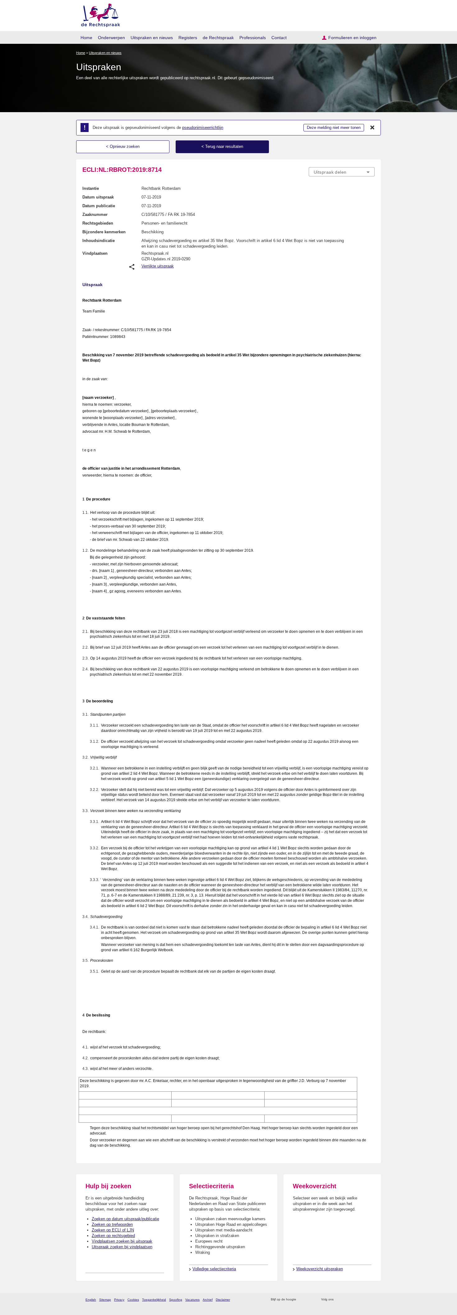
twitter (339, 1299)
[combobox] (342, 172)
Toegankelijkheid (154, 1299)
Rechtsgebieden (97, 223)
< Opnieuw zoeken (123, 146)
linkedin (363, 1299)
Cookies (133, 1299)
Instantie (90, 188)
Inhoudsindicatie (98, 240)
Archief (208, 1299)
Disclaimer (223, 1299)
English (90, 1299)
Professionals (252, 37)
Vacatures (192, 1299)
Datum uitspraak (98, 197)
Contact (279, 37)
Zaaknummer (95, 214)
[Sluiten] (372, 127)
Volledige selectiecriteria (214, 1269)
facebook (347, 1299)
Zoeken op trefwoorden (112, 1224)
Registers (187, 37)
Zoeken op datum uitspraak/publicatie (125, 1219)
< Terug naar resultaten (222, 146)
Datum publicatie (98, 205)
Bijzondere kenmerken (104, 232)
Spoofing (175, 1299)
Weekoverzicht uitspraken (319, 1269)
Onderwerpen (111, 37)
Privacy (119, 1299)
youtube (371, 1299)
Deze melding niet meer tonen (334, 127)
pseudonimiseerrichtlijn (202, 127)
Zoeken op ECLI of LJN (113, 1230)
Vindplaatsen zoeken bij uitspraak (122, 1241)
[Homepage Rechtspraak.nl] (98, 14)
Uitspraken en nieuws (152, 37)
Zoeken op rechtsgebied (113, 1235)
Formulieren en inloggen (352, 37)
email (310, 1299)
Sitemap (105, 1299)
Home (86, 37)
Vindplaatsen (95, 253)
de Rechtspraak (218, 37)
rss (302, 1299)
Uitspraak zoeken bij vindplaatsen (122, 1246)
